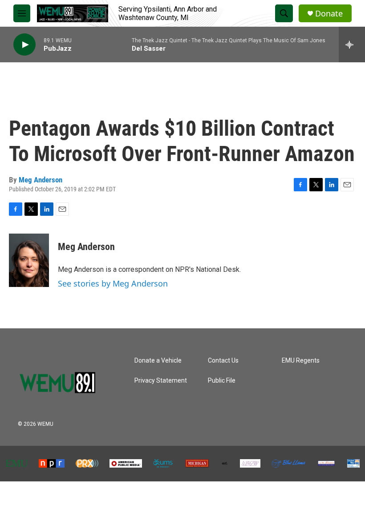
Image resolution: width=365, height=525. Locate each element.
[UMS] (163, 463)
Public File (221, 380)
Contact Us (223, 360)
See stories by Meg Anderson (113, 283)
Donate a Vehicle (158, 360)
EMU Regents (301, 360)
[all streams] (352, 44)
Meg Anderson (40, 179)
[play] (24, 45)
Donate (329, 13)
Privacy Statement (160, 380)
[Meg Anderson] (29, 260)
